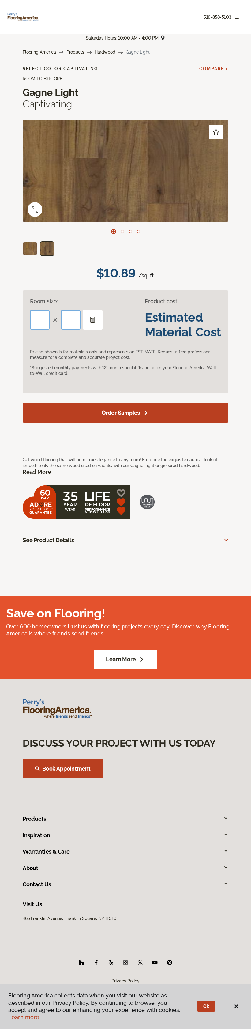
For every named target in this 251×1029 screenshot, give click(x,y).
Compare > (213, 68)
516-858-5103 (217, 17)
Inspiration (36, 835)
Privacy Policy (125, 980)
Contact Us (37, 884)
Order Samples (121, 412)
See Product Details (48, 540)
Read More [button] (37, 472)
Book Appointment (66, 768)
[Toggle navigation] (237, 17)
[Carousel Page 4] (138, 231)
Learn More (121, 659)
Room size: (44, 301)
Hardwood (105, 52)
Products (75, 52)
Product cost (161, 301)
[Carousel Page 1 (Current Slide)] (113, 231)
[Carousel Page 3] (130, 231)
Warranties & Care (46, 851)
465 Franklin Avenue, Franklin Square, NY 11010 (69, 918)
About (30, 868)
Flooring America (39, 52)
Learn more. (24, 1017)
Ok (206, 1006)
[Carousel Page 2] (122, 231)
